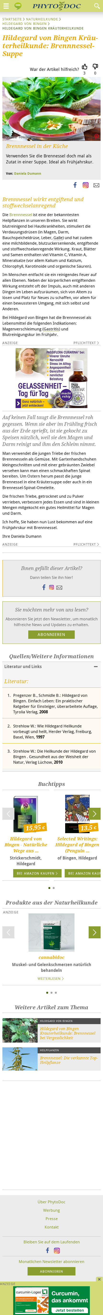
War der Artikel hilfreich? (54, 69)
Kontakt (52, 1227)
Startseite (12, 19)
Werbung (51, 1210)
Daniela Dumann (27, 173)
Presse (52, 1218)
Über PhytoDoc (51, 1202)
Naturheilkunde (42, 19)
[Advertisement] (51, 1135)
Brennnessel (20, 214)
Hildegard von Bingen (24, 23)
